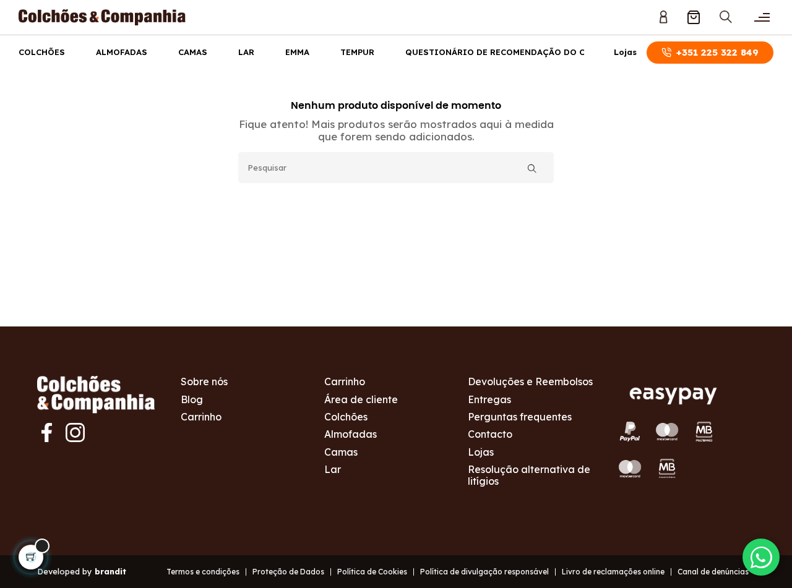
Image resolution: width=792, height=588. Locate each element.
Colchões (42, 52)
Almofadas (121, 52)
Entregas (489, 399)
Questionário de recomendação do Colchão (513, 52)
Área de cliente (361, 399)
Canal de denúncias (713, 571)
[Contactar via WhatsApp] (761, 557)
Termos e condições (202, 571)
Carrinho (201, 417)
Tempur (357, 52)
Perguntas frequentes (520, 417)
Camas (192, 52)
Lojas (625, 52)
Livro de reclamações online (613, 571)
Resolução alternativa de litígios (529, 475)
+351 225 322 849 (717, 52)
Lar (246, 52)
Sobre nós (204, 381)
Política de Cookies (372, 571)
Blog (192, 399)
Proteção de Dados (288, 571)
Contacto (490, 434)
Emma (297, 52)
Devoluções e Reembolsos (530, 381)
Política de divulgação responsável (484, 571)
